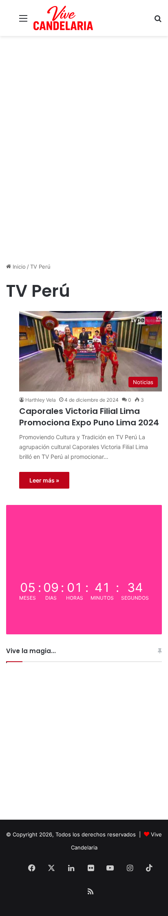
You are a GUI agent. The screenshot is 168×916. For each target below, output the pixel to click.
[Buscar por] (158, 21)
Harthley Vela (40, 400)
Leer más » (44, 480)
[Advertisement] (84, 172)
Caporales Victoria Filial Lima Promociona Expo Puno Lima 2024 (89, 416)
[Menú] (23, 21)
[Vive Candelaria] (63, 18)
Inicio (18, 266)
